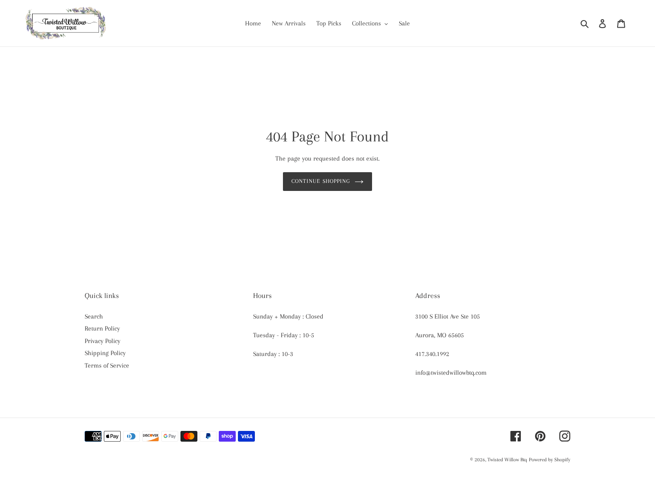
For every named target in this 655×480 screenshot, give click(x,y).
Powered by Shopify (549, 460)
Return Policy (102, 328)
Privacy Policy (102, 340)
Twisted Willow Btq (507, 460)
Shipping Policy (105, 352)
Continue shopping (320, 181)
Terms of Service (107, 365)
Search (94, 316)
